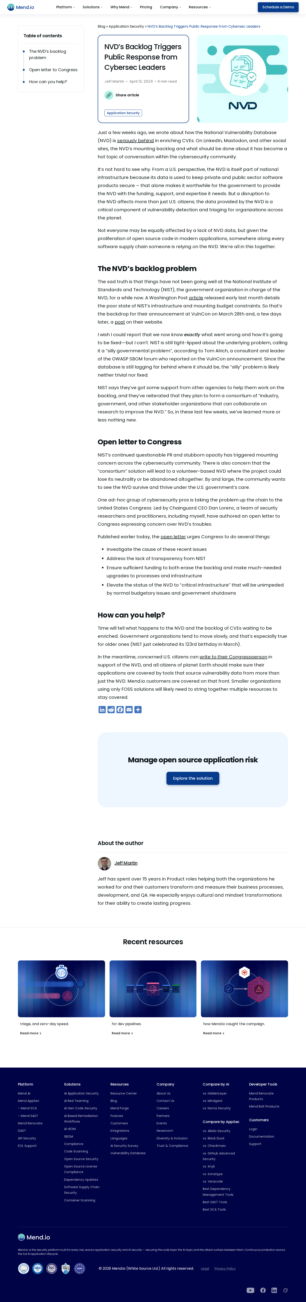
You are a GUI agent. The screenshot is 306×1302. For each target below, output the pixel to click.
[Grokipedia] (285, 1290)
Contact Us (165, 1101)
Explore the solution (193, 778)
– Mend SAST (28, 1116)
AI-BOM (70, 1129)
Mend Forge (119, 1108)
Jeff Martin (114, 81)
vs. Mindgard (212, 1101)
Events (162, 1123)
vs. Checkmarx (214, 1145)
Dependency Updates (81, 1179)
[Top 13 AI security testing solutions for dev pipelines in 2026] (153, 1000)
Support (255, 1144)
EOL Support (27, 1145)
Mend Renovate (30, 1123)
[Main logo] (23, 7)
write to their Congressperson (233, 657)
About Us (163, 1093)
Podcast (116, 1116)
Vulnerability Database (128, 1153)
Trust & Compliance (172, 1145)
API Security (27, 1138)
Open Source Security (81, 1159)
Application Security (126, 26)
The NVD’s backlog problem (47, 55)
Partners (163, 1116)
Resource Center (123, 1093)
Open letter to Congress (54, 70)
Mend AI (24, 1093)
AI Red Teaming (76, 1101)
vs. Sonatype (213, 1174)
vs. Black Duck (213, 1138)
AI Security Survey (124, 1145)
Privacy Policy (225, 1268)
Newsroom (165, 1130)
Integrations (119, 1130)
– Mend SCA (27, 1108)
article (196, 298)
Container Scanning (79, 1200)
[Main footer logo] (34, 1237)
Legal (205, 1268)
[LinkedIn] (274, 1290)
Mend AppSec (28, 1101)
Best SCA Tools (214, 1209)
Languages (118, 1138)
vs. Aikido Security (216, 1131)
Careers (163, 1108)
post (120, 322)
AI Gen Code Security (80, 1108)
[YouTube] (250, 1290)
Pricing (146, 7)
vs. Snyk (209, 1166)
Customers (119, 1123)
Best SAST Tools (215, 1202)
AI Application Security (81, 1093)
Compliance (73, 1144)
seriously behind (135, 140)
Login (253, 1129)
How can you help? (48, 81)
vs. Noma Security (217, 1108)
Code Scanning (76, 1151)
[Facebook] (263, 1290)
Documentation (261, 1136)
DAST (22, 1130)
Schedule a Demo (278, 7)
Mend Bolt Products (264, 1106)
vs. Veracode (213, 1181)
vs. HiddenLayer (215, 1093)
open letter (173, 537)
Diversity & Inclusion (172, 1138)
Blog (101, 26)
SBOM (68, 1136)
